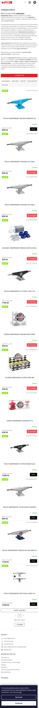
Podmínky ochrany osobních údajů (10, 662)
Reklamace (4, 667)
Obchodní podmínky (6, 660)
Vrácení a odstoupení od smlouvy (10, 670)
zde (20, 692)
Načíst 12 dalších (19, 610)
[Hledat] (25, 2)
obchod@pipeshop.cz (10, 638)
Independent (20, 13)
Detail (33, 129)
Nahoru (20, 624)
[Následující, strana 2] (19, 615)
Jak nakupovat (5, 658)
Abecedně (5, 85)
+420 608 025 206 (8, 644)
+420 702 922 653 (8, 641)
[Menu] (35, 2)
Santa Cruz (31, 17)
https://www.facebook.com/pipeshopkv (15, 647)
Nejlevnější (15, 81)
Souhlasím (18, 703)
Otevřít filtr (19, 75)
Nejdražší (23, 81)
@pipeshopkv (8, 650)
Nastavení (18, 697)
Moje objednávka (6, 672)
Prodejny (3, 665)
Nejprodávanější (32, 81)
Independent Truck (6, 15)
